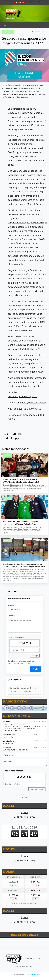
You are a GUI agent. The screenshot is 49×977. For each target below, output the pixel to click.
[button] (11, 2)
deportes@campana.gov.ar (22, 396)
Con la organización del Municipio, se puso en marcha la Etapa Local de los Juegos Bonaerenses (24, 565)
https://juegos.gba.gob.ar (29, 371)
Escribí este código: (16, 637)
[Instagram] (36, 2)
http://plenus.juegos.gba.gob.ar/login (27, 222)
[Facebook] (31, 2)
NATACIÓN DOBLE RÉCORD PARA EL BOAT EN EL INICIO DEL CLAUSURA (21, 480)
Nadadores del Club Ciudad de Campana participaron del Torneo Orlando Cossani (20, 523)
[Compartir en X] (12, 439)
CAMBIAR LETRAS (37, 789)
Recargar (34, 655)
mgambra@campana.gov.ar (31, 402)
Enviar (36, 669)
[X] (27, 2)
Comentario (12, 616)
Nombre (11, 605)
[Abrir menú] (5, 25)
